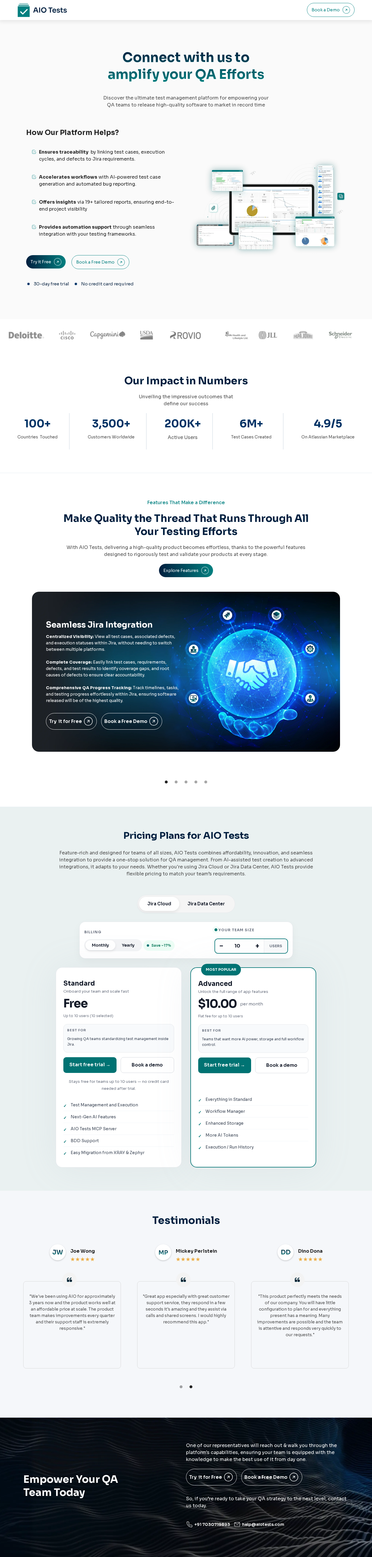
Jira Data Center (206, 904)
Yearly (128, 945)
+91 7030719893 (212, 1524)
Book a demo (147, 1065)
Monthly (100, 945)
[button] (166, 782)
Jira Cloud (159, 904)
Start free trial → (89, 1065)
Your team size (235, 930)
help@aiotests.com (263, 1524)
